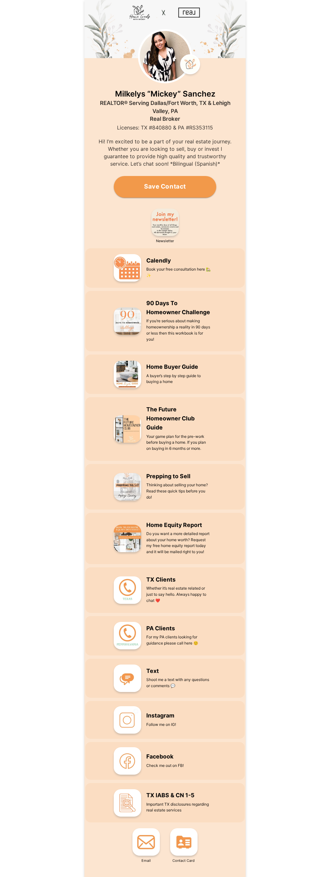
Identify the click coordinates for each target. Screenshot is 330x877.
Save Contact (165, 186)
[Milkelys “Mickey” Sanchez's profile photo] (165, 56)
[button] (165, 226)
